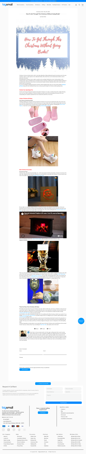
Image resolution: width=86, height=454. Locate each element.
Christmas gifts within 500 (24, 312)
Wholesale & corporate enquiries (67, 412)
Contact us (63, 409)
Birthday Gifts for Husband (76, 440)
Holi (45, 443)
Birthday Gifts (33, 440)
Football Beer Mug (34, 276)
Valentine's (46, 445)
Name (20, 350)
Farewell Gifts (33, 445)
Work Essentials (20, 4)
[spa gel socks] (43, 121)
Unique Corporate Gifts (43, 383)
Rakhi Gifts (46, 436)
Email (44, 350)
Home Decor (60, 442)
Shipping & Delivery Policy (22, 440)
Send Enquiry (63, 402)
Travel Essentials (29, 4)
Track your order (64, 416)
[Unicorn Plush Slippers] (43, 151)
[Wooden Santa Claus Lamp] (43, 191)
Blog (62, 411)
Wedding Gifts (33, 443)
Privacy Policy (20, 445)
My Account (63, 414)
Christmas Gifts (39, 11)
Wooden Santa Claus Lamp (38, 175)
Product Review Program (9, 443)
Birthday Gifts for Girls (75, 438)
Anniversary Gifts (34, 442)
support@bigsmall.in (7, 421)
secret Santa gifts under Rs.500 (29, 315)
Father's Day (33, 438)
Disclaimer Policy (20, 443)
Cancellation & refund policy (66, 418)
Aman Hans (43, 16)
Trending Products (56, 4)
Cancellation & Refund (21, 438)
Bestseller (49, 4)
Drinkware (37, 4)
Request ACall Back (81, 321)
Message (21, 357)
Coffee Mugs (60, 436)
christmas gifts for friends (45, 105)
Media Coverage (7, 440)
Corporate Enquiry (7, 442)
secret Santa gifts (22, 316)
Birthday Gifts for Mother (76, 445)
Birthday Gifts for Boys (75, 436)
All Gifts (5, 445)
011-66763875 (6, 419)
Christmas (46, 442)
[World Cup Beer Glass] (43, 256)
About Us (5, 436)
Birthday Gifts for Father (76, 443)
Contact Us (6, 438)
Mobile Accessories (61, 445)
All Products (64, 4)
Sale (69, 4)
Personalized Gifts (61, 438)
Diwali (45, 440)
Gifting (43, 4)
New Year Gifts (43, 324)
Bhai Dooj (46, 438)
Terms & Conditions (21, 442)
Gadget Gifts (60, 440)
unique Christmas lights (36, 238)
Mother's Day (33, 436)
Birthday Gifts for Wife (75, 442)
